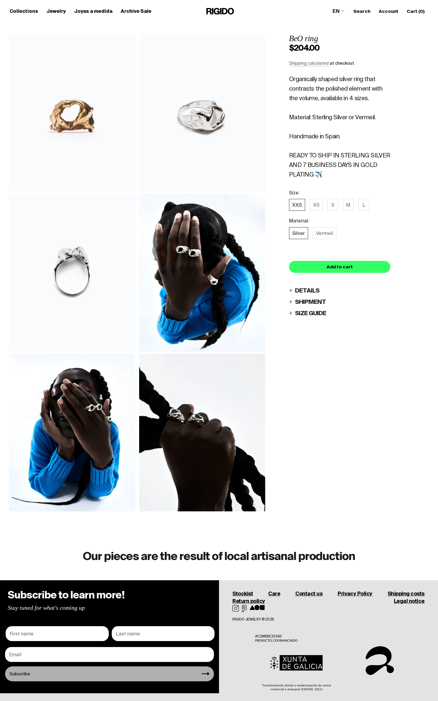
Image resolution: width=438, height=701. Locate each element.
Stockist (242, 593)
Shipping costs (406, 593)
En (336, 11)
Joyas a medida (93, 11)
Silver (298, 233)
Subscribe (20, 673)
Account (388, 11)
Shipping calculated (309, 63)
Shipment (310, 301)
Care (274, 593)
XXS (297, 205)
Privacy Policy (355, 593)
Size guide (310, 313)
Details (307, 290)
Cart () (416, 11)
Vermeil (324, 233)
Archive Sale (136, 11)
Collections (24, 11)
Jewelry (56, 11)
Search (361, 11)
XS (316, 205)
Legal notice (409, 601)
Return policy (248, 601)
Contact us (308, 593)
